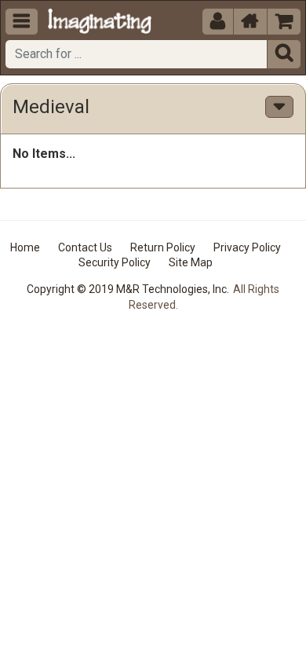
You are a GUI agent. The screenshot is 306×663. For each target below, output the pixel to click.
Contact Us (85, 247)
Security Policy (114, 262)
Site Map (191, 262)
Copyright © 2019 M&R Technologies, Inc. (128, 289)
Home (25, 247)
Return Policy (162, 247)
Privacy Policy (247, 247)
